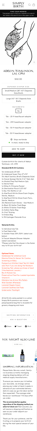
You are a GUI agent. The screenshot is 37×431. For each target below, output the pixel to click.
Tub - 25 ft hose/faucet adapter (18, 116)
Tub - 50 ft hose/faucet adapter (18, 128)
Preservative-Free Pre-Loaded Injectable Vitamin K (18, 276)
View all (18, 344)
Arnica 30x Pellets (20, 280)
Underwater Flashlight (11, 290)
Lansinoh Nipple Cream (11, 285)
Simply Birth (18, 4)
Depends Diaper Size (18, 86)
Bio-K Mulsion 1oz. (9, 273)
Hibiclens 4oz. (7, 280)
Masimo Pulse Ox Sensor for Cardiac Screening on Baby (16, 259)
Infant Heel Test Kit (21, 263)
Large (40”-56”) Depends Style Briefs (18, 99)
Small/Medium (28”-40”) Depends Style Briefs (18, 92)
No (18, 111)
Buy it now (18, 155)
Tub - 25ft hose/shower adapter (18, 122)
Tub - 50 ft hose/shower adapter (18, 133)
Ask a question (18, 319)
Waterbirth (18, 107)
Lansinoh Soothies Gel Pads (13, 287)
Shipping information (18, 315)
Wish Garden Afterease (11, 282)
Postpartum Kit (8, 263)
